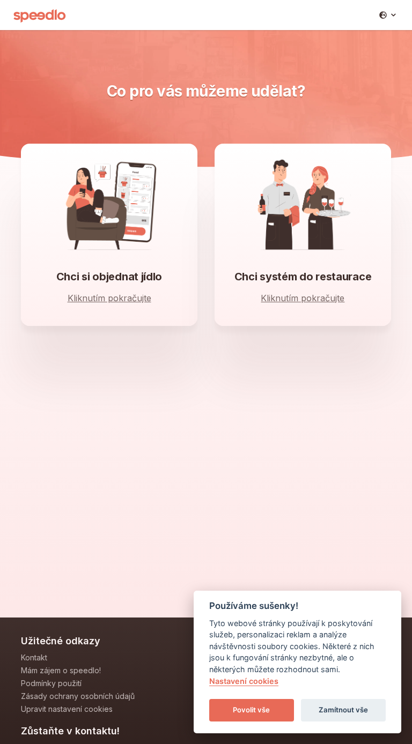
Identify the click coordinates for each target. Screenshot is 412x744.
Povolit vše (251, 709)
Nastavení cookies (243, 681)
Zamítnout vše (343, 709)
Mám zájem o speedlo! (61, 670)
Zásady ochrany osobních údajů (78, 696)
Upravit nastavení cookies (67, 708)
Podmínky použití (51, 683)
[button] (387, 15)
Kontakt (34, 657)
